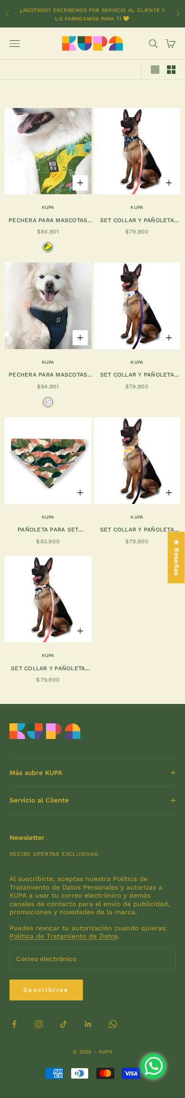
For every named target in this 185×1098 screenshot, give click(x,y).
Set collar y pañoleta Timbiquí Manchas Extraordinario (48, 669)
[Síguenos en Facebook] (14, 1024)
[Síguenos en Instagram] (39, 1024)
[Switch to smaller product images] (171, 70)
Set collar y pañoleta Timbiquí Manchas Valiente (137, 530)
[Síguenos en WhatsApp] (113, 1024)
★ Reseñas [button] (177, 558)
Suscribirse (46, 989)
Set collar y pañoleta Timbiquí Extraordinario (136, 221)
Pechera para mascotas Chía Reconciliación (48, 375)
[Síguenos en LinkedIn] (88, 1024)
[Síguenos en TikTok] (63, 1024)
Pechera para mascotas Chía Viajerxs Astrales (48, 221)
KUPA (48, 207)
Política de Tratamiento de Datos (63, 936)
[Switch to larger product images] (155, 70)
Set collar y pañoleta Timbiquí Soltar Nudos (137, 375)
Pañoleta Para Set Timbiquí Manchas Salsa (48, 530)
